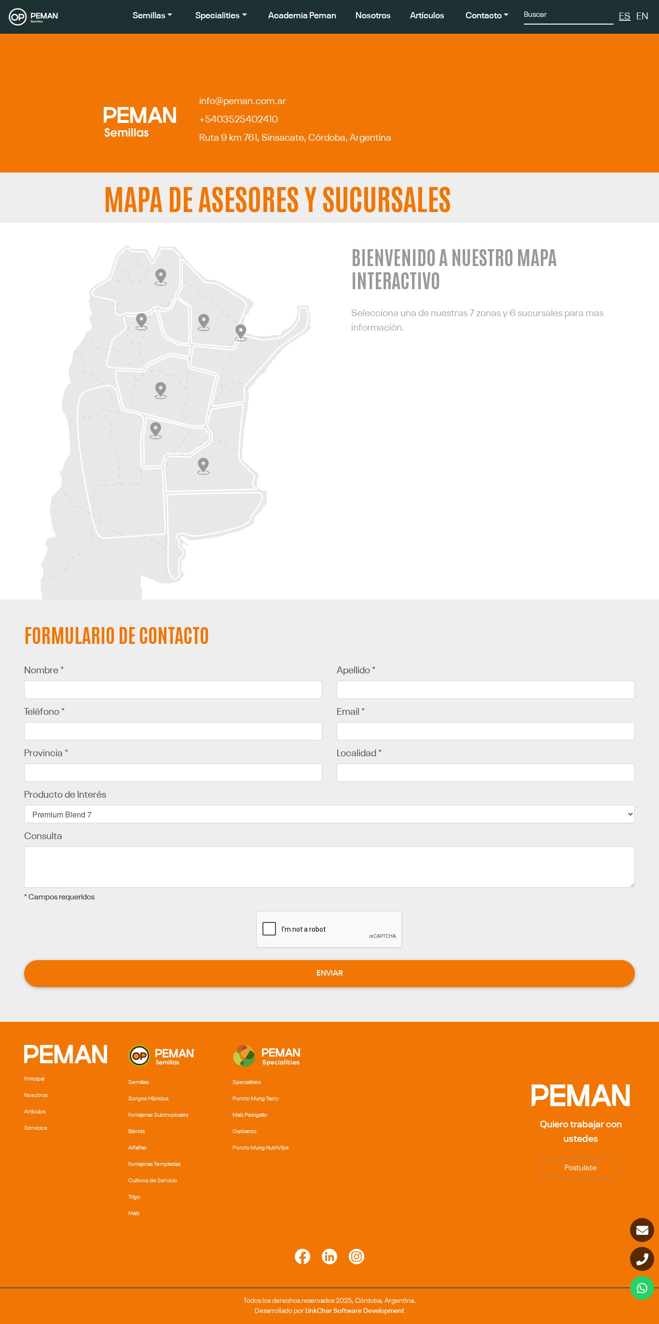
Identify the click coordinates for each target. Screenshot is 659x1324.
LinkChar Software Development (354, 1311)
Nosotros (373, 16)
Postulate (580, 1168)
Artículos (427, 16)
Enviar (329, 973)
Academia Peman (302, 16)
